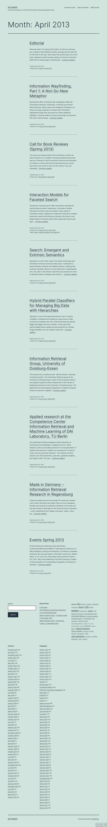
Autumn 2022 (44, 676)
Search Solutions (83, 628)
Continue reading (68, 60)
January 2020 (12, 687)
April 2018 (11, 709)
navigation (86, 623)
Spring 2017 (43, 730)
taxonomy (73, 633)
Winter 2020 (44, 802)
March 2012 (12, 794)
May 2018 (11, 706)
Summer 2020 (44, 770)
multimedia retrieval (83, 621)
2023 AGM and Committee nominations (53, 610)
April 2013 (11, 781)
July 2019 (11, 693)
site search (86, 631)
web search (74, 639)
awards (73, 604)
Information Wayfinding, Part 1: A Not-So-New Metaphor (51, 91)
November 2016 (13, 733)
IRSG (93, 618)
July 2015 (11, 757)
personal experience (75, 626)
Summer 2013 (44, 752)
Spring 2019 (43, 735)
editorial (91, 607)
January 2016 (12, 749)
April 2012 (11, 792)
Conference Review (46, 687)
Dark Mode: (100, 825)
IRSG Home (95, 7)
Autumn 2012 (44, 650)
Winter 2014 (44, 786)
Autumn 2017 (44, 663)
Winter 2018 (44, 797)
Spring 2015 (43, 725)
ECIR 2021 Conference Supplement (51, 690)
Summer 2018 (44, 765)
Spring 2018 (43, 733)
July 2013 (11, 778)
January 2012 (12, 797)
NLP (89, 623)
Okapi (92, 623)
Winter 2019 (44, 800)
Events (41, 573)
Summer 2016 (44, 760)
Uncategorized (44, 778)
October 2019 (12, 690)
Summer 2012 (44, 749)
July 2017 (11, 722)
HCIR (95, 611)
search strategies (76, 631)
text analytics (80, 633)
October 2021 (12, 668)
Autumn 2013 (44, 652)
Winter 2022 (44, 808)
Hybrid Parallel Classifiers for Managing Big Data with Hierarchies (52, 305)
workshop (84, 639)
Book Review (43, 177)
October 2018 (12, 701)
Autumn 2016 (44, 660)
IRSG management (46, 706)
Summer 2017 (44, 762)
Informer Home (69, 7)
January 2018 (12, 717)
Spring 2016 (43, 727)
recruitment (87, 626)
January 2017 (12, 730)
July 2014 (11, 768)
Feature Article (43, 126)
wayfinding (94, 636)
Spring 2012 (43, 717)
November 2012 (13, 786)
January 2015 (12, 762)
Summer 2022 (44, 776)
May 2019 (11, 695)
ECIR (87, 607)
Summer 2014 (44, 754)
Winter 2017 (43, 794)
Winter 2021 (44, 805)
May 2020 (11, 684)
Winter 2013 (44, 784)
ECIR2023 (43, 695)
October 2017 (12, 719)
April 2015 (11, 760)
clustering (88, 604)
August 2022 (12, 658)
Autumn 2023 (44, 679)
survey (91, 631)
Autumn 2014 (44, 655)
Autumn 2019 (44, 668)
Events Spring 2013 (47, 540)
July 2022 (11, 660)
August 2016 (12, 738)
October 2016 (12, 735)
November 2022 (13, 655)
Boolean (83, 604)
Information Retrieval (78, 616)
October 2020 (12, 679)
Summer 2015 (44, 757)
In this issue (43, 607)
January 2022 (12, 666)
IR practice (87, 618)
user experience (55, 232)
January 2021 (12, 676)
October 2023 (12, 650)
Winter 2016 (44, 792)
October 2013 (12, 776)
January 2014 (12, 773)
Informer (12, 7)
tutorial (86, 633)
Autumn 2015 (44, 658)
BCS (79, 604)
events (75, 610)
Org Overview (43, 399)
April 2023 (11, 652)
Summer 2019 (44, 768)
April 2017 (11, 725)
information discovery (90, 614)
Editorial (37, 43)
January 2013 (12, 784)
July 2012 (11, 789)
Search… (11, 604)
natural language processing (77, 623)
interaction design (44, 232)
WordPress (95, 819)
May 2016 (11, 741)
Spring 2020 (44, 738)
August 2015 (12, 754)
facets (36, 232)
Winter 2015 (44, 789)
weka (80, 639)
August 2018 (12, 703)
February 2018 (12, 714)
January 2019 (12, 698)
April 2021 (11, 674)
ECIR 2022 (43, 693)
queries (81, 626)
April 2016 (11, 743)
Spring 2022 (44, 743)
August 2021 (12, 671)
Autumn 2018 (44, 666)
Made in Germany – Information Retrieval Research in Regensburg (51, 489)
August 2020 (12, 682)
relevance (93, 626)
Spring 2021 (43, 741)
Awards (42, 682)
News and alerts (45, 709)
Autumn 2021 (44, 674)
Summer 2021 (44, 773)
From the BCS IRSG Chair (48, 613)
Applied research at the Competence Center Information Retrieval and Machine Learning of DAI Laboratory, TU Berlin (52, 426)
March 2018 (12, 711)
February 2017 (12, 727)
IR (83, 618)
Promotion (43, 714)
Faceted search (83, 611)
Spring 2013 (48, 68)
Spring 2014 (44, 722)
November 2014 (13, 765)
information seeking (92, 616)
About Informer (83, 7)
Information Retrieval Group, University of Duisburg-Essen (48, 363)
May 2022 (11, 663)
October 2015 (12, 752)
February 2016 (12, 746)
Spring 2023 (44, 746)
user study (88, 636)
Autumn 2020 (44, 671)
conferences (74, 607)
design (81, 607)
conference (95, 604)
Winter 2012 (44, 781)
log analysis (74, 621)
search (73, 628)
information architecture (77, 613)
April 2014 (11, 770)
